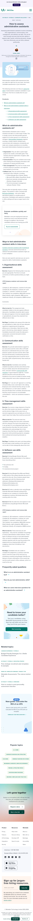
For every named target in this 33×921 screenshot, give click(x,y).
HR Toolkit (5, 17)
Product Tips (22, 671)
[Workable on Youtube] (12, 857)
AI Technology (5, 838)
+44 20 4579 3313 (23, 853)
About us (25, 831)
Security (4, 844)
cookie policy (16, 915)
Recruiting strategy (19, 661)
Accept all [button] (15, 919)
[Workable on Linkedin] (5, 857)
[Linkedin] (16, 59)
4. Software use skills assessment (17, 119)
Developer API (15, 838)
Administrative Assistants (15, 139)
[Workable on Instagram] (19, 857)
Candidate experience (7, 651)
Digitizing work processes (16, 772)
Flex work (5, 759)
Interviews (16, 681)
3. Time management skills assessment (18, 117)
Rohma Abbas (16, 53)
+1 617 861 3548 (14, 850)
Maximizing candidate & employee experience (16, 763)
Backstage (25, 838)
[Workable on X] (16, 857)
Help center (15, 831)
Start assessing (16, 629)
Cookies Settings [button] (7, 918)
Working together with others (21, 759)
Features (4, 835)
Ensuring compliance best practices (16, 777)
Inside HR (3, 671)
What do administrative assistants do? (14, 103)
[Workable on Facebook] (9, 857)
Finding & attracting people (15, 768)
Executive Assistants (8, 193)
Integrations (5, 841)
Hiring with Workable (12, 671)
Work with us (26, 835)
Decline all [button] (25, 919)
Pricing (3, 831)
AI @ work (15, 750)
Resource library (16, 835)
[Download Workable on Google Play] (10, 868)
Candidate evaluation (21, 17)
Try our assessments (12, 227)
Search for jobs (15, 841)
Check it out (16, 4)
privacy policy (7, 900)
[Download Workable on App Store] (10, 863)
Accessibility (26, 841)
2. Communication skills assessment (18, 114)
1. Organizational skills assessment (17, 111)
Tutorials (11, 17)
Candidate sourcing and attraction (16, 754)
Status (24, 844)
